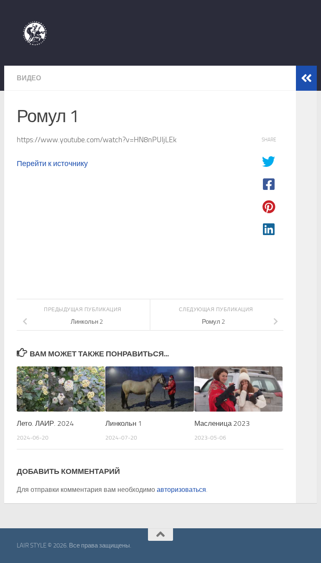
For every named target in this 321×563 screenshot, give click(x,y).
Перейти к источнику (52, 163)
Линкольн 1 (123, 423)
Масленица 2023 (222, 423)
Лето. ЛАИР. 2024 (45, 423)
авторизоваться (181, 490)
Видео (29, 78)
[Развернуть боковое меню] (306, 78)
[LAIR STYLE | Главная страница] (35, 33)
